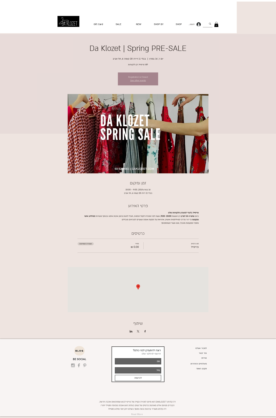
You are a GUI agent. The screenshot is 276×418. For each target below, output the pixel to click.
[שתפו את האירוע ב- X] (138, 331)
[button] (216, 24)
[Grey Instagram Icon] (72, 365)
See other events (138, 80)
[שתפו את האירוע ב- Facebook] (145, 331)
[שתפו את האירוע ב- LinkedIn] (131, 331)
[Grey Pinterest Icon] (84, 365)
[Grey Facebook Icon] (78, 365)
